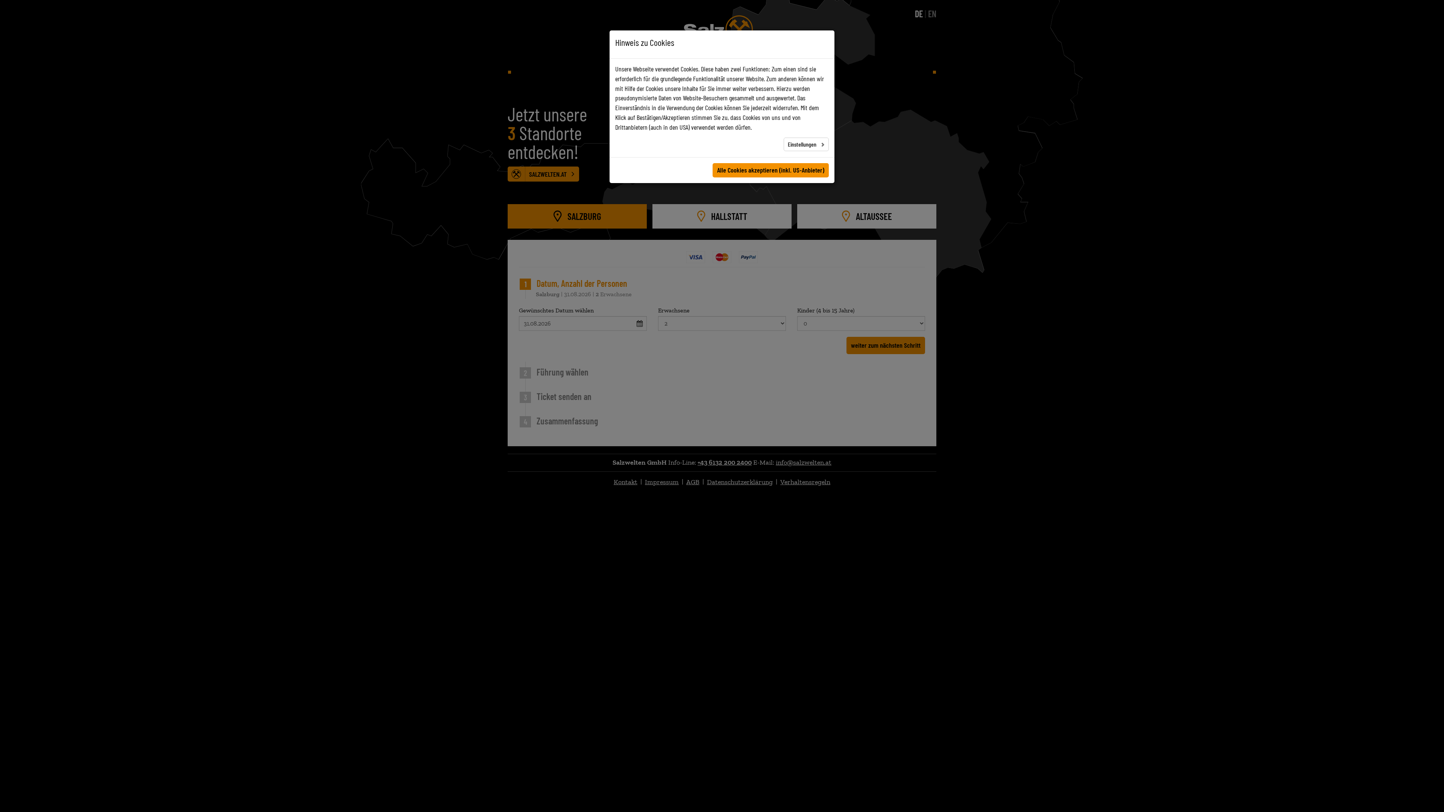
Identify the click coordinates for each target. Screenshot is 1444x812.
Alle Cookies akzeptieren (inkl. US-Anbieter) (770, 170)
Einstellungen (803, 144)
